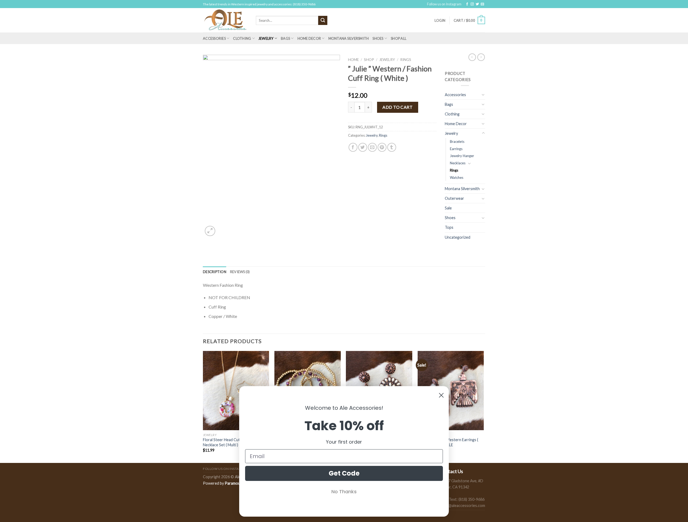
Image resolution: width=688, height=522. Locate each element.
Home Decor (309, 38)
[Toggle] (483, 94)
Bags (285, 38)
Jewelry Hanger (462, 156)
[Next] (483, 406)
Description (214, 272)
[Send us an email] (482, 4)
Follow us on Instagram (444, 4)
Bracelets (457, 141)
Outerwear (454, 198)
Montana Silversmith (348, 38)
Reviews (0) (240, 272)
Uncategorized (457, 237)
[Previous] (203, 406)
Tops (449, 227)
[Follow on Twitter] (477, 4)
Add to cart (397, 107)
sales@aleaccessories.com (462, 505)
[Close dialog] (441, 395)
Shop (369, 59)
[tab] (214, 271)
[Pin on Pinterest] (382, 147)
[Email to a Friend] (372, 147)
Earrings (456, 149)
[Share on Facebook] (353, 147)
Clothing (242, 38)
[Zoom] (210, 231)
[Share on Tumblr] (391, 147)
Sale (448, 208)
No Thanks (344, 491)
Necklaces (457, 163)
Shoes (377, 38)
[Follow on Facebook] (467, 4)
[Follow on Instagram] (472, 4)
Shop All (398, 38)
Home (353, 59)
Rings (405, 59)
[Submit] (322, 20)
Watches (456, 177)
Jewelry (266, 38)
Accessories (214, 38)
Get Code (344, 473)
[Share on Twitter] (362, 147)
